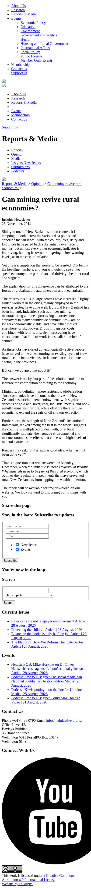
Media (16, 158)
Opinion (17, 154)
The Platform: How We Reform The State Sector (47, 644)
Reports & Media (24, 14)
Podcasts (17, 171)
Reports (17, 150)
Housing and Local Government (44, 44)
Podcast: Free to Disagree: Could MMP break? (45, 700)
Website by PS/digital (17, 884)
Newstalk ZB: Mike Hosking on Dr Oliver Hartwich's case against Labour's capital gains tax (47, 668)
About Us (18, 6)
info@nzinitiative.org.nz (64, 720)
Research (18, 10)
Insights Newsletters (26, 163)
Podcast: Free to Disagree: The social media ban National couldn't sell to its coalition (46, 681)
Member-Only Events (36, 60)
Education (28, 27)
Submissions (20, 167)
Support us (19, 73)
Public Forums (31, 56)
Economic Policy (33, 23)
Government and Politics (39, 35)
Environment (30, 31)
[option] (17, 544)
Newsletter (28, 545)
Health (25, 39)
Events (16, 18)
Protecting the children (46, 630)
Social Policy (30, 52)
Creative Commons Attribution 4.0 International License (38, 878)
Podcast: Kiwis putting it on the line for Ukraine (46, 692)
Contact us (19, 69)
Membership (20, 65)
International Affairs (35, 48)
